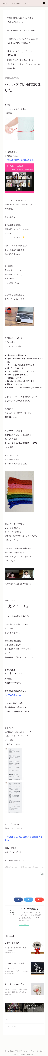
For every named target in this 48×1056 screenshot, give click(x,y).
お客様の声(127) (9, 867)
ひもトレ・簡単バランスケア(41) (24, 867)
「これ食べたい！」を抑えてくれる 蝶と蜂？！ (24, 963)
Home (5, 3)
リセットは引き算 (12, 942)
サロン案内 (16, 3)
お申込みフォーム (13, 695)
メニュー (28, 3)
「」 (20, 159)
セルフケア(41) (39, 867)
